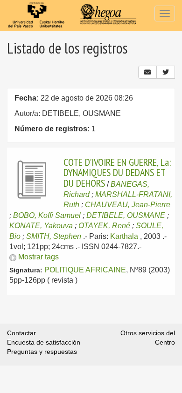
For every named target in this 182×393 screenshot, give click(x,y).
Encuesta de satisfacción (43, 342)
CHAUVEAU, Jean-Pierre (127, 205)
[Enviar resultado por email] (147, 72)
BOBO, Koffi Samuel (47, 215)
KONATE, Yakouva (41, 226)
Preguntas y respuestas (42, 351)
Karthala (124, 236)
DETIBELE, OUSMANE (125, 215)
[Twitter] (165, 72)
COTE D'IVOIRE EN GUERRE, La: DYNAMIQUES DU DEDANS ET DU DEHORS (117, 173)
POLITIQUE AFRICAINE (85, 270)
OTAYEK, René (104, 226)
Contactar (21, 333)
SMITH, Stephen (53, 236)
